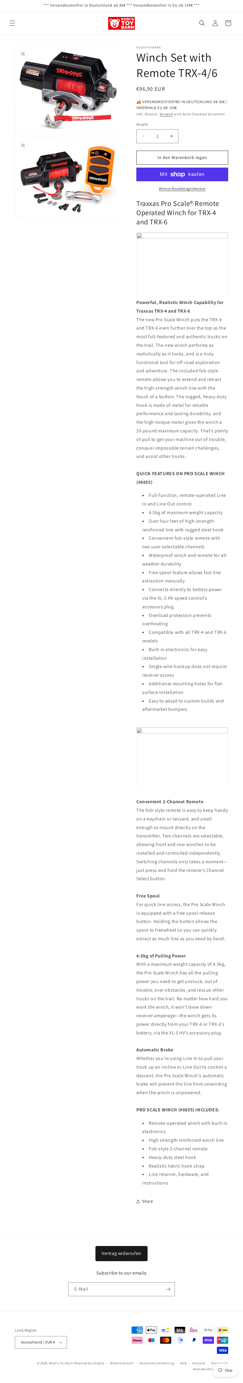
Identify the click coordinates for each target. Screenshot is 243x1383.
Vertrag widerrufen (121, 1253)
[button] (12, 23)
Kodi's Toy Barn (61, 1363)
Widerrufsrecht (122, 1363)
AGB (183, 1363)
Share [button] (147, 1201)
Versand (166, 114)
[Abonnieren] (168, 1289)
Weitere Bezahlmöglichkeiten (182, 188)
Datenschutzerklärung (157, 1363)
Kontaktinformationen (210, 1369)
